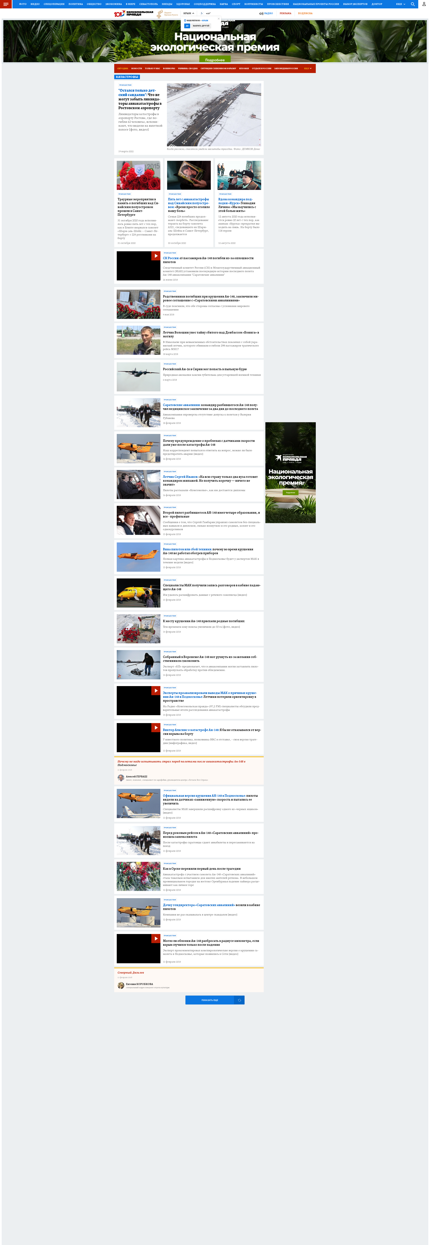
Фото (23, 4)
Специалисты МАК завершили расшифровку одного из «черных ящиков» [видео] (210, 810)
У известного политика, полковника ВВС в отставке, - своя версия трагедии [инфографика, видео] (210, 741)
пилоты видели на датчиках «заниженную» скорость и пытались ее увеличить (210, 799)
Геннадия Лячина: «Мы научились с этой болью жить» (237, 205)
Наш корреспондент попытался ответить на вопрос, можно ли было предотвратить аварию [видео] (207, 452)
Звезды (167, 4)
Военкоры (169, 68)
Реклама (285, 13)
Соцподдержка (205, 4)
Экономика (113, 4)
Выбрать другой (201, 26)
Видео (35, 4)
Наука (224, 4)
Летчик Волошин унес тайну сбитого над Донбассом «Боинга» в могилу (211, 334)
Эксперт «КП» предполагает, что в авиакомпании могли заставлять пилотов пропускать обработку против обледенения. (211, 668)
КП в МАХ (244, 68)
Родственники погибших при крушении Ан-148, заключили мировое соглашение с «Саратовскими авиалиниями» (211, 298)
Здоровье (183, 4)
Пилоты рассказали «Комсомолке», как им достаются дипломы (204, 490)
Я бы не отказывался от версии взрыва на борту (212, 732)
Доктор (377, 4)
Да (187, 26)
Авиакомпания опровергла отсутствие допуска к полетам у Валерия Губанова (207, 416)
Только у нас (152, 68)
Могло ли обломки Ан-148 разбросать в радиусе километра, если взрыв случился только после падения (211, 943)
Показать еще (210, 1000)
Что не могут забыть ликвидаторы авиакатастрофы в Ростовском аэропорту (140, 99)
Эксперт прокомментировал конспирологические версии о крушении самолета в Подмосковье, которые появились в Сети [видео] (211, 952)
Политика (76, 4)
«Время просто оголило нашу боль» (189, 205)
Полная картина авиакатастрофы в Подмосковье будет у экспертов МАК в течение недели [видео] (211, 560)
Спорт (236, 4)
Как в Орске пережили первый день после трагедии (202, 869)
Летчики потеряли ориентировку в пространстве (210, 697)
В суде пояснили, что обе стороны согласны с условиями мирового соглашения (206, 307)
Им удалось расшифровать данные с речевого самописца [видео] (205, 595)
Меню (6, 4)
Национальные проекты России (316, 4)
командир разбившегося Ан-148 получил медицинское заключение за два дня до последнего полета (210, 407)
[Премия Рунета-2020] (165, 13)
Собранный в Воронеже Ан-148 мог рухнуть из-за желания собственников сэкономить (210, 659)
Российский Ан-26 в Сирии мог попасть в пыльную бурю (205, 369)
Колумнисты (253, 4)
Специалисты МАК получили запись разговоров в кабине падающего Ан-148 (212, 587)
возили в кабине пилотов (211, 907)
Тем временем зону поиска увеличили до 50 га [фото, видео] (201, 627)
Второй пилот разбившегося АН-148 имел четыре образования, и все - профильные (211, 514)
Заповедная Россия (286, 68)
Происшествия (278, 4)
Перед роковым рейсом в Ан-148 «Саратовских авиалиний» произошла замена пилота (211, 835)
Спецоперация (54, 4)
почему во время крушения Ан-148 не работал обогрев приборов (208, 551)
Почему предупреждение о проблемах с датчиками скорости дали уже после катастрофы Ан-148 (209, 443)
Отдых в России (261, 68)
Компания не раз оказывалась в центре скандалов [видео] (200, 914)
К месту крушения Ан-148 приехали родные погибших (204, 621)
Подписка (305, 13)
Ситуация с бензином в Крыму (218, 68)
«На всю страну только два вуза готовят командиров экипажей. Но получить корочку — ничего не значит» (210, 480)
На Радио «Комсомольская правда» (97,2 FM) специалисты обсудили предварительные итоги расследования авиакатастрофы (211, 708)
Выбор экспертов (355, 4)
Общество (94, 4)
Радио (268, 13)
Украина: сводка (188, 68)
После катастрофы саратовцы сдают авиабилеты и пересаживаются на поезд (209, 844)
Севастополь (148, 4)
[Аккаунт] (424, 4)
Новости (136, 68)
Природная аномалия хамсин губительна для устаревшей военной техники (212, 375)
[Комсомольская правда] (133, 13)
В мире (130, 4)
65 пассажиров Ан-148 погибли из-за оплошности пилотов (208, 260)
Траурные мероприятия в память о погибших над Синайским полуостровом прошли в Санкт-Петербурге (138, 207)
